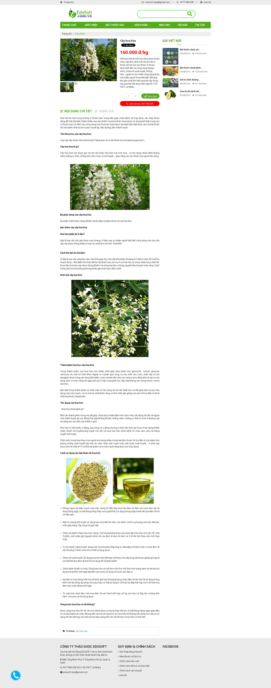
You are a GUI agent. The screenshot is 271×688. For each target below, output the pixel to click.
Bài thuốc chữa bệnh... (191, 68)
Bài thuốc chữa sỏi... (190, 49)
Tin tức (200, 25)
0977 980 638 (187, 2)
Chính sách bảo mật (129, 661)
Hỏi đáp (183, 25)
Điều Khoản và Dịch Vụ (130, 656)
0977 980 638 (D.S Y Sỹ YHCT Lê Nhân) (82, 667)
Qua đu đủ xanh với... (190, 91)
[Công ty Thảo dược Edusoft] (80, 13)
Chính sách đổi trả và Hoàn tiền (135, 666)
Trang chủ (69, 2)
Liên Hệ (123, 675)
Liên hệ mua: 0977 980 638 (141, 104)
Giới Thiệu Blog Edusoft (131, 652)
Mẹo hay (164, 25)
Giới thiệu (91, 25)
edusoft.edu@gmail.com (158, 2)
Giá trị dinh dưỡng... (190, 79)
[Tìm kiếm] (189, 14)
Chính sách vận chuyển (131, 670)
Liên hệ (207, 2)
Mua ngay (152, 96)
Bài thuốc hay (115, 25)
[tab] (76, 111)
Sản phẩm (140, 25)
